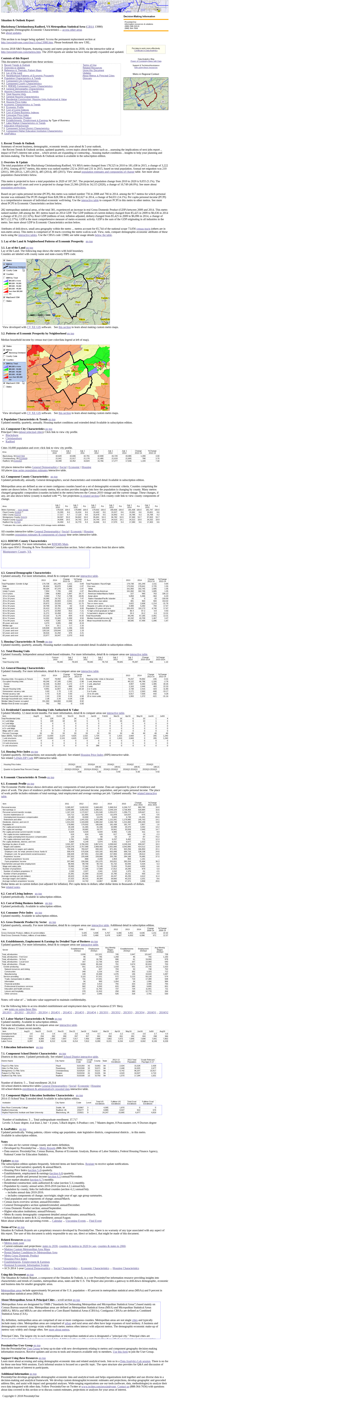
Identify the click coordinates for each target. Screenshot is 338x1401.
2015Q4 (139, 1012)
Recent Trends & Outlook (17, 65)
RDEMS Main (60, 544)
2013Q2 (19, 1012)
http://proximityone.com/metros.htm (21, 51)
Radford (10, 441)
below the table (103, 235)
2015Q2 (115, 1012)
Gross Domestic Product (18, 118)
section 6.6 (56, 1173)
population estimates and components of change (108, 171)
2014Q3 (79, 1012)
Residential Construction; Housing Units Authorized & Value (36, 99)
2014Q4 (91, 1012)
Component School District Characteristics (27, 128)
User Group (33, 1348)
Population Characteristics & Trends (22, 78)
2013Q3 (31, 1012)
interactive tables (27, 235)
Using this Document (93, 70)
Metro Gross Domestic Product (21, 1255)
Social (63, 467)
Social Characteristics (65, 1268)
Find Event (95, 1220)
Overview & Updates (14, 67)
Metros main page (14, 1242)
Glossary (87, 78)
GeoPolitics (10, 133)
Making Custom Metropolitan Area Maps (27, 1249)
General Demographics (45, 467)
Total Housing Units (16, 94)
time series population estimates (30, 470)
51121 (23, 517)
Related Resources (92, 67)
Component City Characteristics (22, 81)
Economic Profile (15, 107)
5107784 (20, 456)
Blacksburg (12, 435)
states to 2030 (50, 1246)
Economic (74, 467)
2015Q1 (103, 1012)
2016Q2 (163, 1012)
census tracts (143, 228)
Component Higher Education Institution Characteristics (34, 131)
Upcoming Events (76, 1220)
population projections (13, 187)
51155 (19, 520)
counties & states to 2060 (112, 1246)
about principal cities (31, 432)
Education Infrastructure (16, 125)
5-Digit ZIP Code (23, 757)
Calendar (57, 1220)
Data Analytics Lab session (135, 1361)
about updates (13, 32)
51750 (17, 522)
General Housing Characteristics (22, 96)
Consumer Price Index (17, 115)
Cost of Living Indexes (17, 110)
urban (68, 1323)
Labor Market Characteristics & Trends (26, 123)
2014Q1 (55, 1012)
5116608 (23, 458)
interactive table (90, 200)
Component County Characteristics (24, 83)
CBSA (90, 26)
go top (89, 241)
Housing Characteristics (126, 1268)
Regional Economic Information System (26, 1265)
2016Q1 (151, 1012)
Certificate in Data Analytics (146, 50)
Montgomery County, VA (17, 551)
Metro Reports (47, 1148)
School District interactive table (80, 1056)
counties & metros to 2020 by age (77, 1246)
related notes (13, 887)
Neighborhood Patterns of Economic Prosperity (30, 75)
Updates (87, 73)
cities (135, 1320)
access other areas (72, 29)
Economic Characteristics (95, 1268)
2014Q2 (67, 1012)
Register (90, 1163)
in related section (89, 495)
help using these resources (146, 67)
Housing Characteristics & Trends (21, 91)
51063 (18, 512)
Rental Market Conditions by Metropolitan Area (30, 1252)
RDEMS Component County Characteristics (30, 86)
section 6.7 (37, 1179)
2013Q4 (43, 1012)
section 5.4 (35, 1170)
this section (65, 327)
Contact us (123, 1386)
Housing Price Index (16, 102)
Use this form (120, 1351)
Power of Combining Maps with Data (146, 61)
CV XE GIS (34, 327)
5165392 (17, 461)
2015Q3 (127, 1012)
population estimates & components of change (40, 534)
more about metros (59, 1329)
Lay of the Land (14, 73)
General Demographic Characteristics (25, 89)
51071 (17, 515)
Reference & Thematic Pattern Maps (23, 70)
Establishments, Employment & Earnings (27, 120)
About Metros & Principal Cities (99, 75)
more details (23, 510)
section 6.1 (55, 1176)
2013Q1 (7, 1012)
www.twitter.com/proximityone (98, 1386)
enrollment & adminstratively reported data (46, 1089)
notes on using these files (22, 1009)
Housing (86, 467)
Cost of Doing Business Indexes (22, 112)
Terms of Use (89, 65)
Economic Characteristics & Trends (22, 104)
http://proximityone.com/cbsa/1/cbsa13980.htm (27, 42)
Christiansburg (14, 438)
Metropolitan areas (11, 1290)
